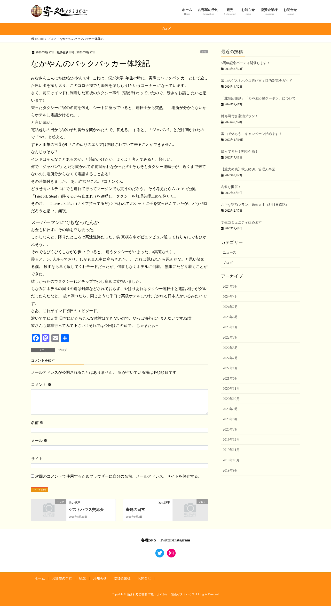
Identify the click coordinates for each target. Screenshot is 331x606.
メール (39, 441)
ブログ (204, 52)
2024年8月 (230, 286)
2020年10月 (231, 399)
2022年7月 (230, 337)
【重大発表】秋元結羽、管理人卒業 (248, 169)
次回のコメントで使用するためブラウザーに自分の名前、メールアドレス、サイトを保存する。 (118, 476)
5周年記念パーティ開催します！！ (247, 63)
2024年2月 (230, 307)
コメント (41, 384)
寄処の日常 (135, 509)
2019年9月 (230, 470)
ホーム (40, 578)
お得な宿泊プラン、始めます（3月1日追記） (255, 205)
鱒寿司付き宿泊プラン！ (239, 116)
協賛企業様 (122, 578)
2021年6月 (230, 378)
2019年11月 (231, 450)
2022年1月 (230, 368)
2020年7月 (230, 429)
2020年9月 (230, 409)
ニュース (229, 252)
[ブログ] (48, 509)
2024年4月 (230, 297)
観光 (82, 578)
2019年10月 (231, 460)
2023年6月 (230, 317)
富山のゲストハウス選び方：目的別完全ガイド (256, 81)
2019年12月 (231, 439)
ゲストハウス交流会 (86, 509)
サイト (37, 459)
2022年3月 (230, 348)
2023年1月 (230, 327)
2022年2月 (230, 358)
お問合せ (144, 578)
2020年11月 (231, 388)
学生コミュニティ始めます (241, 222)
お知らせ (100, 578)
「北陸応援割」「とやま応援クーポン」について (258, 98)
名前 (37, 423)
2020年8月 (230, 419)
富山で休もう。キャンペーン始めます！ (251, 134)
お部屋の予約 (62, 578)
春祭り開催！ (231, 187)
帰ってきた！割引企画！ (239, 151)
